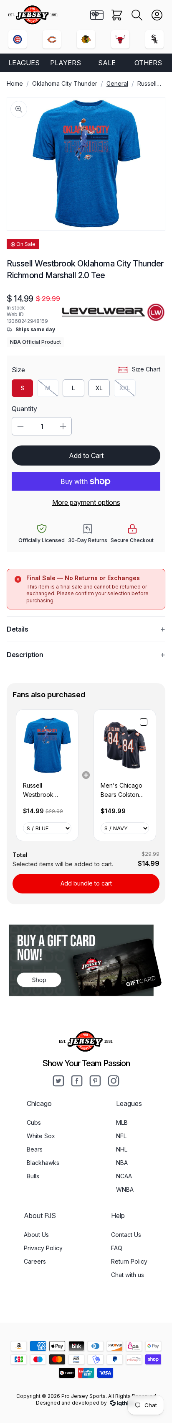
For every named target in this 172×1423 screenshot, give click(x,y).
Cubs (34, 1122)
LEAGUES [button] (24, 63)
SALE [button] (107, 63)
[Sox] (154, 39)
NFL (121, 1135)
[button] (137, 15)
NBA (122, 1162)
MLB (122, 1122)
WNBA (125, 1189)
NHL (121, 1149)
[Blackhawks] (86, 39)
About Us (36, 1234)
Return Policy (129, 1261)
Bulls (33, 1176)
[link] (47, 745)
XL (99, 388)
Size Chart (146, 369)
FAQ (116, 1248)
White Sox (41, 1135)
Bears (35, 1149)
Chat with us (127, 1274)
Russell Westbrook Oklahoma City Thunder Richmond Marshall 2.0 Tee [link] (45, 791)
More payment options (86, 502)
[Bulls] (120, 39)
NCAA (124, 1176)
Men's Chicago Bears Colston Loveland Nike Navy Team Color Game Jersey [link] (125, 791)
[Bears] (52, 39)
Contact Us (126, 1234)
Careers (35, 1261)
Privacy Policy (43, 1248)
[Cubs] (17, 39)
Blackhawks (43, 1162)
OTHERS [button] (148, 63)
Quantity (24, 408)
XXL (127, 390)
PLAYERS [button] (65, 63)
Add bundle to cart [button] (86, 883)
